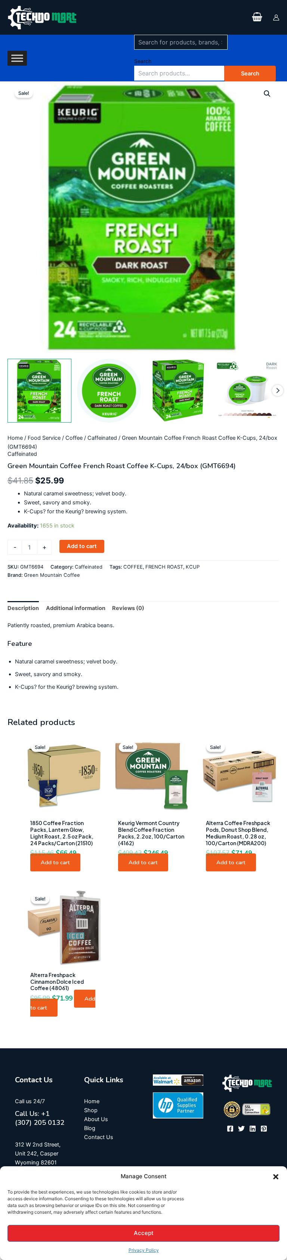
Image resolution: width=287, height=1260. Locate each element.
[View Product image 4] (248, 391)
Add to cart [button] (55, 862)
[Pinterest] (263, 1128)
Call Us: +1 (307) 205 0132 (39, 1118)
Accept (144, 1232)
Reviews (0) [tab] (128, 608)
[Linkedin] (252, 1128)
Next (277, 390)
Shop (91, 1110)
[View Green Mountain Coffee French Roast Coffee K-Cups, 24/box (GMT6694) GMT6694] (39, 391)
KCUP (193, 567)
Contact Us (98, 1137)
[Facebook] (230, 1128)
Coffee (74, 438)
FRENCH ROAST (164, 567)
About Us (96, 1119)
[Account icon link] (276, 17)
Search (142, 61)
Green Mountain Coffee (52, 575)
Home (15, 438)
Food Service (44, 438)
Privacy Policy (144, 1250)
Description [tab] (23, 608)
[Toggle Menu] (17, 58)
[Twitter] (241, 1128)
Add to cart (82, 546)
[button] (276, 1176)
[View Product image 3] (178, 391)
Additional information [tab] (75, 608)
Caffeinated (102, 438)
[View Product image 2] (109, 391)
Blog (89, 1128)
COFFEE (133, 567)
